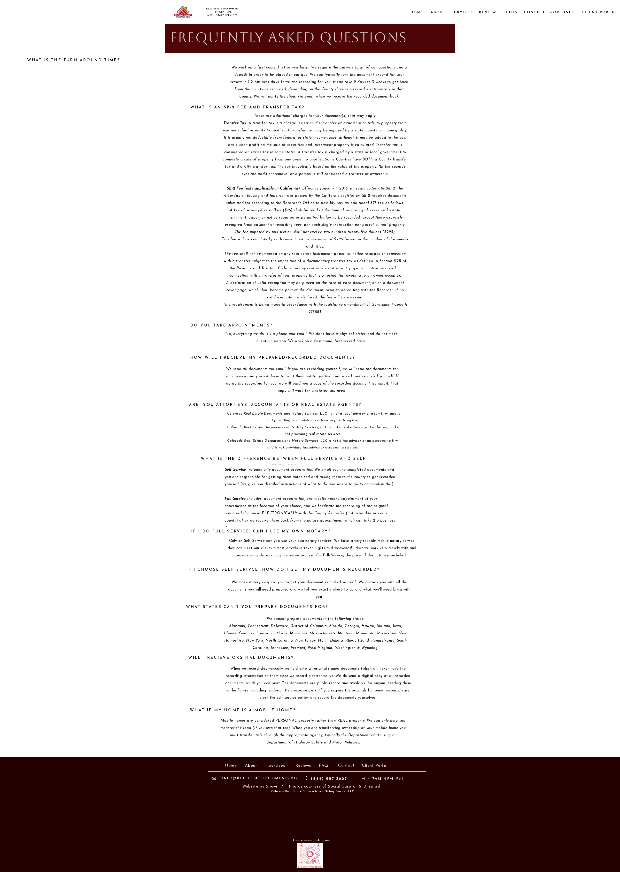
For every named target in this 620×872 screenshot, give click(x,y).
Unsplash (372, 786)
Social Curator (342, 786)
